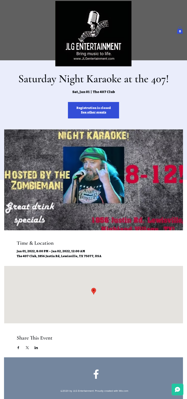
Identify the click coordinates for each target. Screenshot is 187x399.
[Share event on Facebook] (18, 347)
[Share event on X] (27, 347)
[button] (180, 30)
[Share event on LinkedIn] (36, 347)
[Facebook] (96, 374)
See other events (93, 112)
